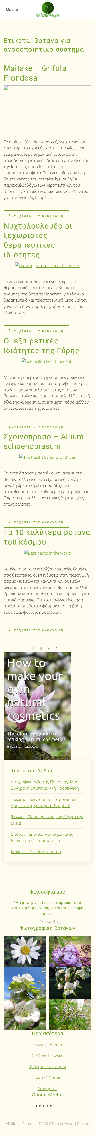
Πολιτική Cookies (47, 1077)
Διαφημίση (48, 1088)
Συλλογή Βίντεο (47, 1044)
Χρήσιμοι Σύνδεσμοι (47, 1066)
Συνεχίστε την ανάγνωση (36, 216)
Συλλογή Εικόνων (47, 1055)
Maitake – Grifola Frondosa (36, 851)
